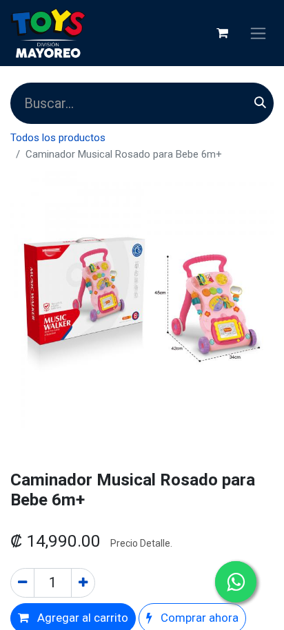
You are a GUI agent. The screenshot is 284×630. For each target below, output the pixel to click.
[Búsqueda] (260, 103)
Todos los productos (57, 138)
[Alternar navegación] (258, 33)
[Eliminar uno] (22, 583)
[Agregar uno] (83, 583)
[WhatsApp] (235, 581)
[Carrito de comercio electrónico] (222, 33)
